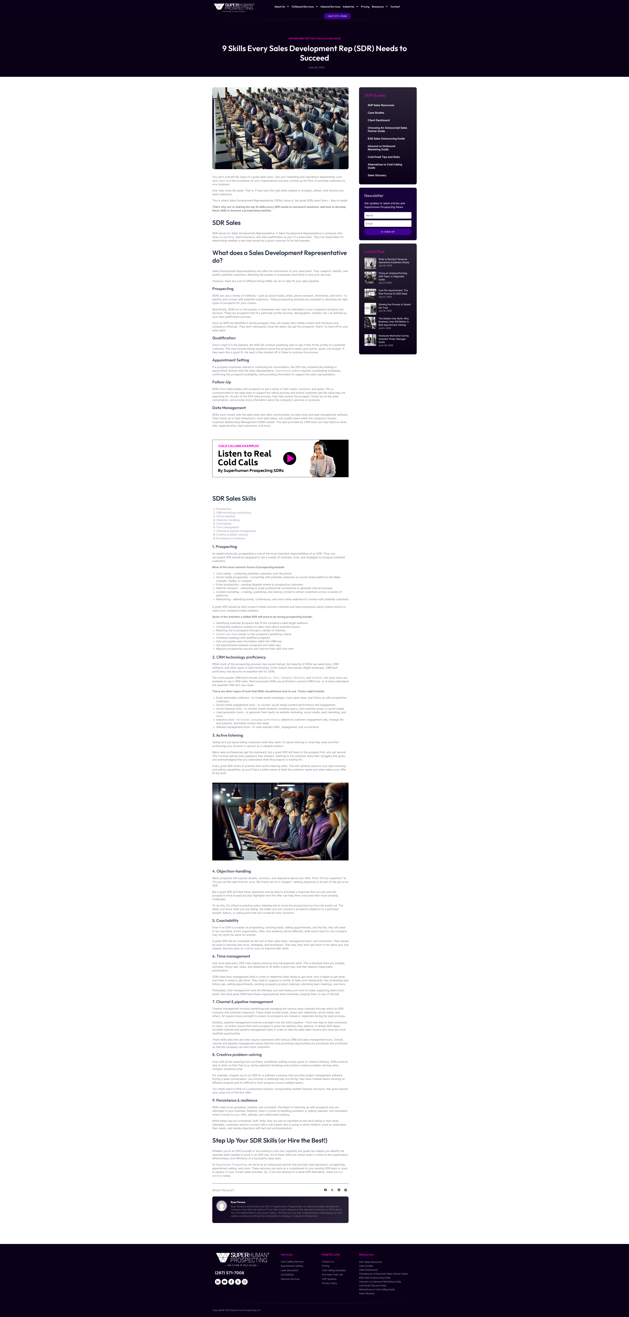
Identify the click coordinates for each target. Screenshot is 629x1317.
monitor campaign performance (260, 719)
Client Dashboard (379, 120)
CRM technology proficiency (233, 512)
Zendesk (317, 677)
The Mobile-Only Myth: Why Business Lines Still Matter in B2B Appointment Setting (394, 321)
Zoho (276, 677)
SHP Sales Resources (381, 105)
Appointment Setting (301, 38)
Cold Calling (324, 38)
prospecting (226, 237)
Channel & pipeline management (236, 531)
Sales (337, 38)
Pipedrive (299, 677)
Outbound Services (303, 6)
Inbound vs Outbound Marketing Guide (381, 147)
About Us (280, 6)
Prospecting (223, 508)
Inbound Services (330, 6)
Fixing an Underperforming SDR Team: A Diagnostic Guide (393, 276)
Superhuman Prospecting (231, 1164)
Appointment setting (287, 370)
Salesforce (264, 677)
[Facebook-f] (231, 1282)
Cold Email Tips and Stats (384, 157)
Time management (227, 527)
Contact (395, 6)
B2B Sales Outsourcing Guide (386, 138)
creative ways (252, 948)
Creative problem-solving (232, 534)
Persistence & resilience (230, 538)
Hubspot (286, 677)
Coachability (224, 523)
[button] (325, 1190)
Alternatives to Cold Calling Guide (385, 166)
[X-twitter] (238, 1282)
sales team (218, 180)
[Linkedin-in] (218, 1282)
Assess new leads (227, 634)
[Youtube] (225, 1282)
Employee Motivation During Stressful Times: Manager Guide (394, 338)
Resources (378, 6)
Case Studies (376, 112)
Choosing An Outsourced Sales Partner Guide (387, 129)
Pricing (365, 6)
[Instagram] (245, 1282)
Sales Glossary (377, 175)
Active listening (225, 516)
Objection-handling (228, 520)
